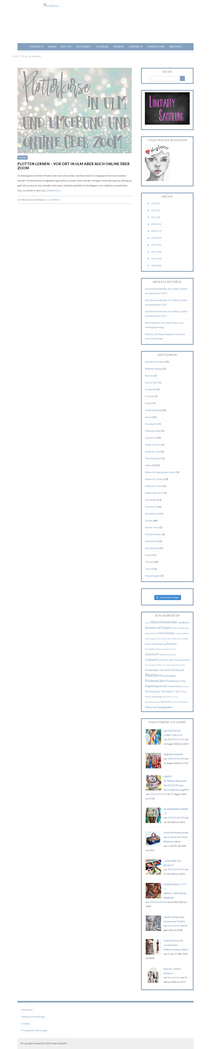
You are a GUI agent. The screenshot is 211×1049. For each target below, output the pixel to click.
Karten (148, 403)
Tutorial (149, 568)
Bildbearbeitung (153, 368)
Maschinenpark (153, 458)
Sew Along (184, 686)
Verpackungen (152, 575)
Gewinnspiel (165, 639)
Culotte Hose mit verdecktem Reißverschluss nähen (176, 945)
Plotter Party (152, 527)
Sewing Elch (39, 1043)
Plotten (66, 46)
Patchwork (151, 506)
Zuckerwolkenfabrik (179, 702)
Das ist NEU (151, 382)
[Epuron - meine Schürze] (153, 981)
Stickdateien (151, 548)
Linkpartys (136, 46)
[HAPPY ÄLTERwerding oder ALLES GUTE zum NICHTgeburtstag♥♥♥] (153, 789)
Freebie (177, 633)
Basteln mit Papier (154, 361)
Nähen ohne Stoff (154, 492)
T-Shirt (177, 691)
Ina (168, 846)
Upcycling (156, 696)
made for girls (167, 659)
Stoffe (148, 555)
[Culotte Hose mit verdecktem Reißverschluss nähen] (153, 953)
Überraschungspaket (159, 707)
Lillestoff (152, 654)
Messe (147, 665)
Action (147, 622)
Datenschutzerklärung (33, 1016)
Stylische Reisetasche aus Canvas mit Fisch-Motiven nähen (176, 837)
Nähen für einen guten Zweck (160, 472)
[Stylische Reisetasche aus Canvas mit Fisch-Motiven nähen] (153, 845)
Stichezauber (153, 691)
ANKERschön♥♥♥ (173, 754)
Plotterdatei (168, 675)
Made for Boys (153, 444)
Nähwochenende (178, 665)
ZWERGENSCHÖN (176, 739)
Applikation (184, 622)
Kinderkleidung (153, 410)
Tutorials (102, 46)
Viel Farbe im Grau (170, 697)
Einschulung (166, 633)
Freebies (118, 46)
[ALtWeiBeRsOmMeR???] (153, 822)
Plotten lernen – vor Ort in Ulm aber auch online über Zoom (73, 166)
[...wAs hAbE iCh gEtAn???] (153, 873)
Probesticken (155, 681)
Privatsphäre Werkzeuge (34, 1030)
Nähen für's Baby (154, 479)
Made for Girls (152, 451)
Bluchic (63, 1043)
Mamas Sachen (182, 659)
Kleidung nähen (153, 430)
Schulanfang (173, 686)
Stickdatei (167, 691)
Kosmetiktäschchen (168, 649)
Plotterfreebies (153, 534)
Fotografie (83, 46)
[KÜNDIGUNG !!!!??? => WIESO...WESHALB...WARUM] (153, 897)
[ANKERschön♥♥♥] (153, 767)
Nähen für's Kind (153, 486)
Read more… (55, 190)
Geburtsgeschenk (152, 639)
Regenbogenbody (156, 686)
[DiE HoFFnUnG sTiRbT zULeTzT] (153, 743)
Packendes (150, 499)
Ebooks (154, 633)
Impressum (27, 1009)
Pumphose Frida (176, 681)
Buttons (149, 375)
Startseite (36, 46)
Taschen (149, 561)
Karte (148, 643)
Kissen (148, 417)
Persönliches (156, 46)
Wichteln (166, 701)
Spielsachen (151, 541)
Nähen (52, 46)
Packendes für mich (157, 670)
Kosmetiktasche (152, 649)
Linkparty (152, 659)
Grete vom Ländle (179, 638)
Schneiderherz (174, 925)
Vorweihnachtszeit (153, 702)
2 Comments (53, 200)
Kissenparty (151, 423)
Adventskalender (164, 622)
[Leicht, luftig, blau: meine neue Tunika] (153, 929)
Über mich (175, 46)
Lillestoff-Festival (167, 654)
